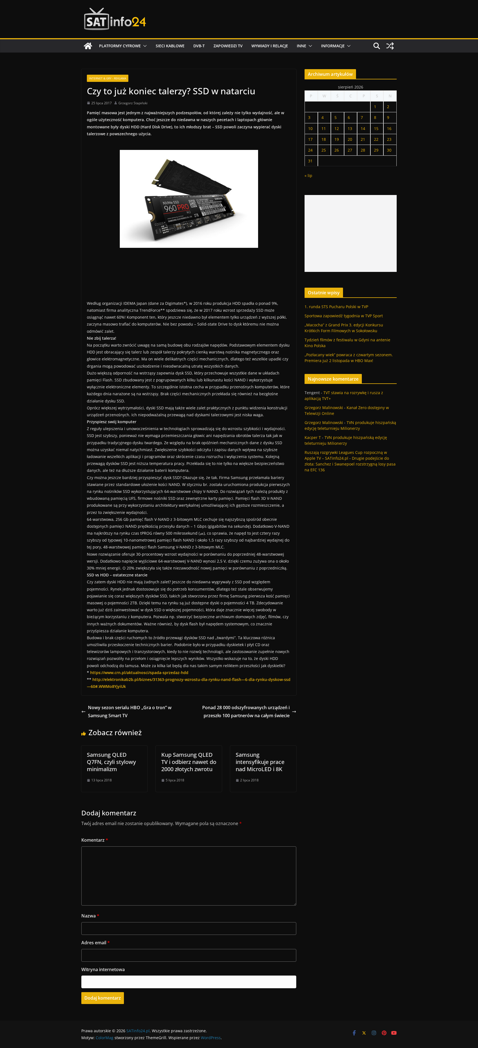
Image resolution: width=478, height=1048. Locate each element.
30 (389, 150)
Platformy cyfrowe (120, 45)
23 (389, 139)
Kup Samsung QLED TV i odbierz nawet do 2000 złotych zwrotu (188, 762)
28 (363, 150)
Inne (301, 45)
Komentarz (94, 840)
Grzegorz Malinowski (324, 407)
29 (376, 150)
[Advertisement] (351, 233)
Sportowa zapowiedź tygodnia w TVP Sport (344, 315)
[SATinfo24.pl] (88, 46)
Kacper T (313, 437)
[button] (144, 46)
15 (376, 128)
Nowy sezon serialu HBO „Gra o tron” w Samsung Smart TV (130, 711)
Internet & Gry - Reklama (107, 78)
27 (350, 150)
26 (336, 150)
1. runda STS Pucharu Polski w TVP (336, 306)
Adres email (95, 943)
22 (376, 139)
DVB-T (199, 45)
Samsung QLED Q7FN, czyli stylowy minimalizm (111, 762)
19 (336, 139)
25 (323, 150)
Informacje (333, 45)
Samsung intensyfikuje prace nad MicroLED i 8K (260, 762)
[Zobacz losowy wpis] (390, 46)
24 (310, 150)
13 (350, 128)
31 (310, 160)
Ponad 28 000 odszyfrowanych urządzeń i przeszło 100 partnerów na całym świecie (246, 711)
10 (310, 128)
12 (336, 128)
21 (363, 139)
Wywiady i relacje (269, 45)
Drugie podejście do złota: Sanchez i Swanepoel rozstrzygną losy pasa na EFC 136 (350, 464)
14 (363, 128)
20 (350, 139)
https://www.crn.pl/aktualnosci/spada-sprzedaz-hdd (139, 672)
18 (323, 139)
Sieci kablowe (170, 45)
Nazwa (90, 916)
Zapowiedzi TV (228, 45)
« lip (308, 175)
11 (323, 128)
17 (310, 139)
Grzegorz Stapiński (132, 103)
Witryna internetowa (103, 969)
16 (389, 128)
